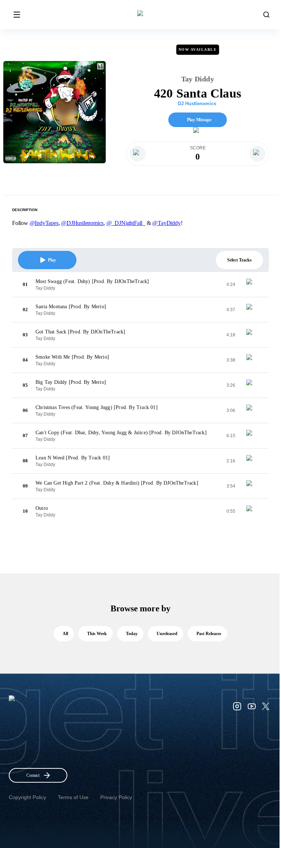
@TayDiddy (166, 223)
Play (52, 260)
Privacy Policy (116, 797)
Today (132, 633)
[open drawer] (17, 14)
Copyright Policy (27, 797)
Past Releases (208, 633)
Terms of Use (73, 797)
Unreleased (167, 633)
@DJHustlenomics (82, 223)
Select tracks (239, 260)
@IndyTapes (44, 223)
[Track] (252, 284)
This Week (97, 633)
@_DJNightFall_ (125, 223)
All (65, 633)
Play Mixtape (199, 119)
